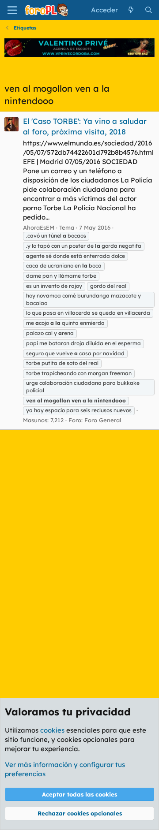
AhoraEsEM (38, 227)
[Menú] (12, 10)
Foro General (102, 420)
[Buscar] (148, 10)
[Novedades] (131, 10)
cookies (52, 730)
